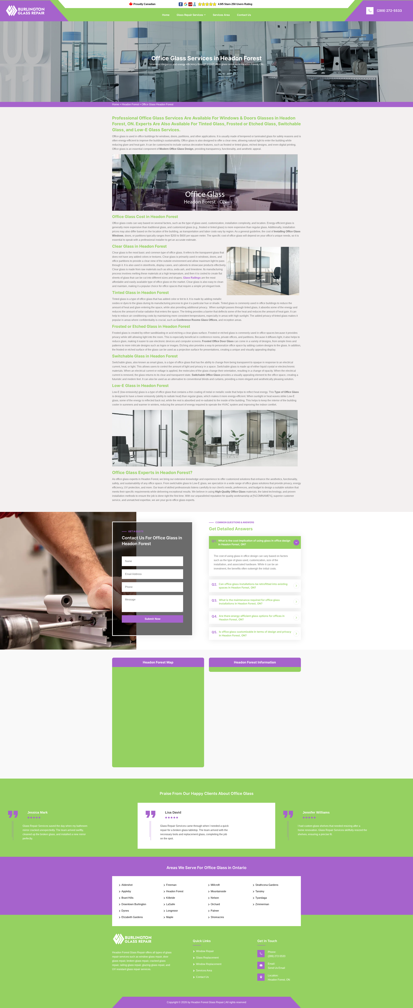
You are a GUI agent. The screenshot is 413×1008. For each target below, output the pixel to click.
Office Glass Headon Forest (157, 104)
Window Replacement (208, 964)
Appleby (126, 891)
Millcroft (215, 885)
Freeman (171, 885)
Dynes (125, 910)
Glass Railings (192, 277)
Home (165, 14)
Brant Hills (127, 897)
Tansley (259, 891)
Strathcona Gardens (266, 885)
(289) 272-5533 (389, 11)
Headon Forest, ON (279, 979)
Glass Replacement (207, 957)
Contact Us (244, 14)
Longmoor (172, 910)
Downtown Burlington (133, 904)
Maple (169, 917)
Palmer (215, 910)
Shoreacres (217, 917)
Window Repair (205, 951)
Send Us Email (276, 968)
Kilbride (170, 897)
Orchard (215, 904)
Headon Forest (130, 104)
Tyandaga (261, 897)
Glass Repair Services (190, 14)
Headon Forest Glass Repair (207, 1002)
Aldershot (126, 885)
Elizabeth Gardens (132, 917)
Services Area (221, 14)
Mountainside (218, 891)
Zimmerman (262, 904)
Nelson (215, 897)
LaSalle (170, 904)
